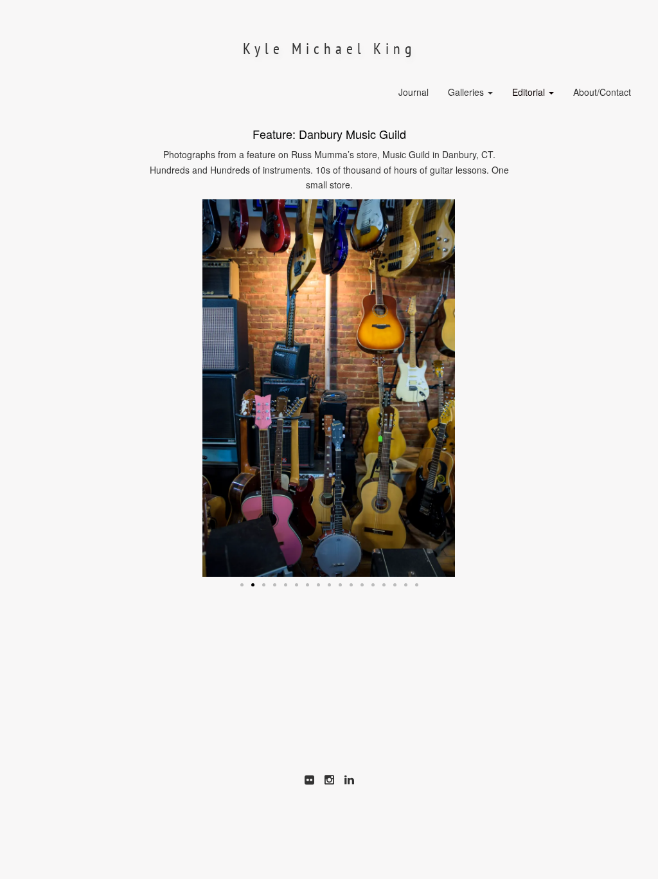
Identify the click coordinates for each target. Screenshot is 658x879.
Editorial (529, 92)
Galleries (467, 92)
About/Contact (602, 92)
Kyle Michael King (329, 49)
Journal (413, 92)
